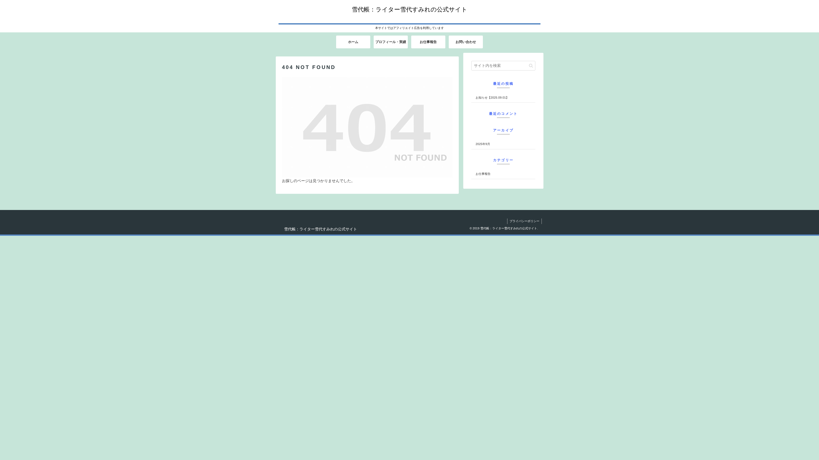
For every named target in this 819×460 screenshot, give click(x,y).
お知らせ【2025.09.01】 (492, 97)
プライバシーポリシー (524, 221)
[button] (531, 65)
